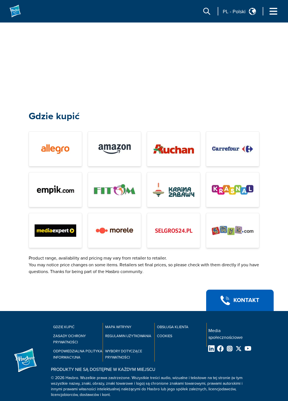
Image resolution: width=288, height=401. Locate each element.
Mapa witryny (118, 327)
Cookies (164, 336)
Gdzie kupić (54, 116)
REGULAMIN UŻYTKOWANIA (128, 336)
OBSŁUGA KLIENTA (172, 327)
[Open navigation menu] (273, 11)
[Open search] (206, 11)
